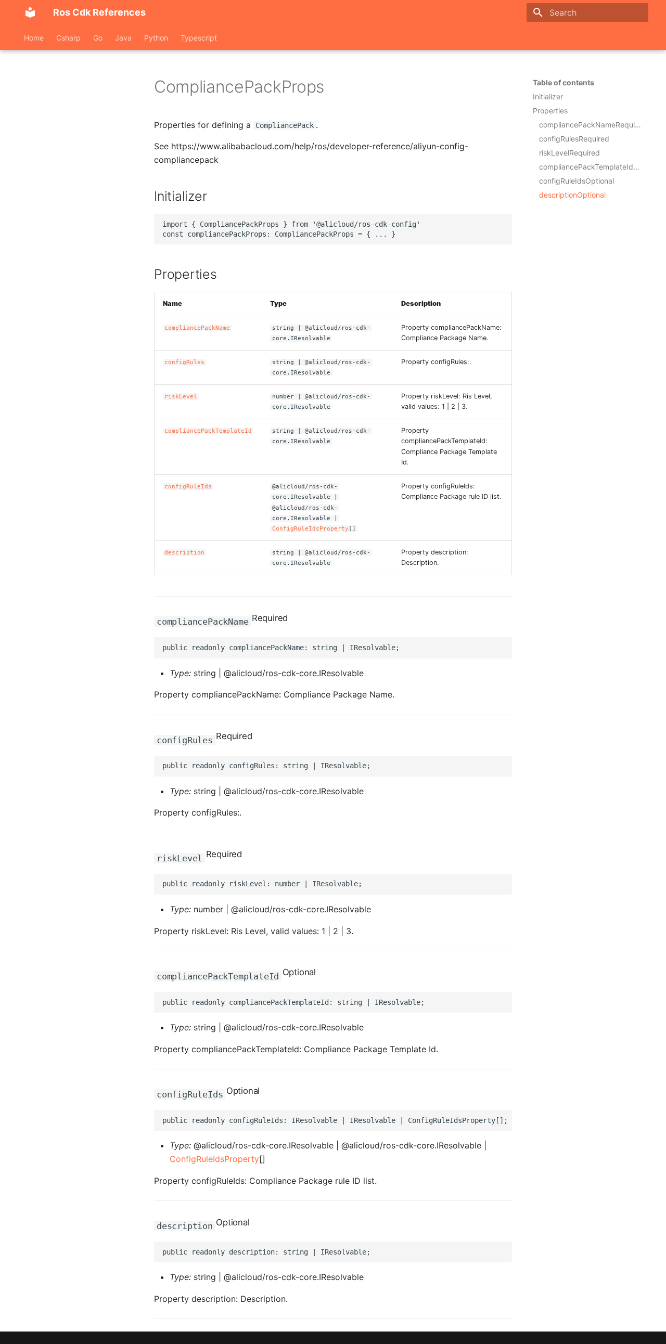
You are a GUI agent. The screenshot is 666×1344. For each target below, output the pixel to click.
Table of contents (563, 82)
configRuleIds (188, 486)
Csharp (68, 37)
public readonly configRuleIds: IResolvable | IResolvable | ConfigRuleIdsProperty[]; (335, 1120)
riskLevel (180, 396)
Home (34, 37)
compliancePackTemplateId (208, 431)
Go (98, 37)
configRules (184, 362)
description (184, 552)
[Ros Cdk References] (30, 12)
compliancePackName (197, 328)
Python (156, 37)
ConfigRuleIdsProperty (310, 528)
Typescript (199, 37)
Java (123, 37)
